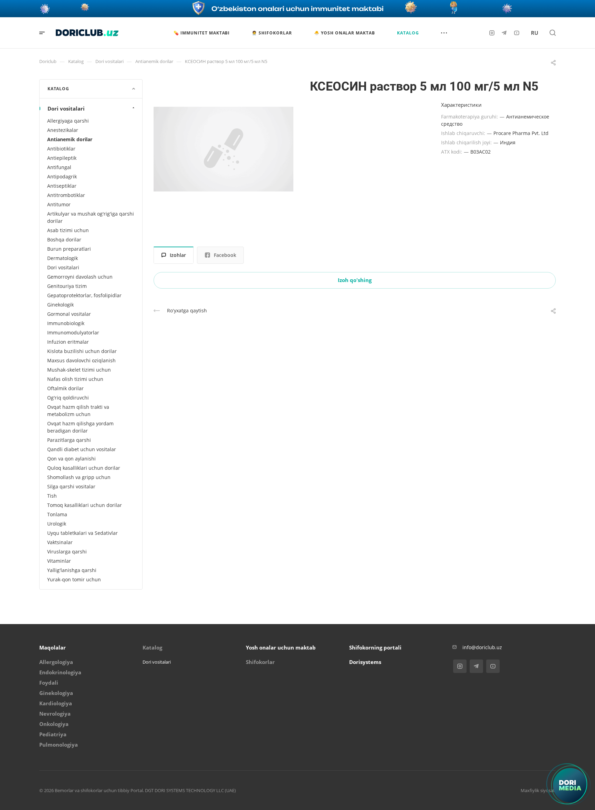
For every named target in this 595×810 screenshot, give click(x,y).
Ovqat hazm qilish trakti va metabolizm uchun (78, 410)
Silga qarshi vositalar (71, 486)
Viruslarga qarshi (67, 551)
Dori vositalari (66, 108)
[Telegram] (504, 32)
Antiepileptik (61, 158)
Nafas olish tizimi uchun (75, 379)
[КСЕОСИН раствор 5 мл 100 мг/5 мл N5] (223, 149)
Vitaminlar (59, 561)
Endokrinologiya (60, 672)
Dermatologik (62, 258)
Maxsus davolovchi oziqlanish (81, 360)
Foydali (48, 682)
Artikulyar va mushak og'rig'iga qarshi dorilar (90, 217)
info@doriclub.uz (482, 647)
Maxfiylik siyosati (538, 790)
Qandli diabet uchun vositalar (81, 449)
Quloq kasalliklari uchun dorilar (83, 468)
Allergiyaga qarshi (68, 120)
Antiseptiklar (61, 186)
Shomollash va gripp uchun (79, 477)
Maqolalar (52, 647)
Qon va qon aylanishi (71, 458)
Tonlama (57, 514)
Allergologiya (56, 661)
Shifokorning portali (375, 647)
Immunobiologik (65, 323)
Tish (52, 495)
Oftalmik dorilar (65, 388)
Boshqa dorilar (64, 239)
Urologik (56, 523)
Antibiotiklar (61, 148)
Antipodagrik (62, 176)
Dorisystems (365, 661)
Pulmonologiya (58, 744)
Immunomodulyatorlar (73, 332)
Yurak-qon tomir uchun (74, 579)
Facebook (225, 255)
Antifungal (59, 167)
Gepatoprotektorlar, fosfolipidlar (84, 295)
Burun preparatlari (69, 249)
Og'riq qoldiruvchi (68, 397)
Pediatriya (52, 734)
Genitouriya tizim (67, 286)
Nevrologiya (55, 713)
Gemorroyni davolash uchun (80, 276)
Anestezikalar (62, 130)
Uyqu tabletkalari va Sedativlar (82, 533)
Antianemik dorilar (69, 139)
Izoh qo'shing (355, 280)
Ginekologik (60, 304)
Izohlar (178, 255)
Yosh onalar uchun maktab (281, 647)
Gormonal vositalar (69, 314)
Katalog (152, 647)
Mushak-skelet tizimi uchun (79, 369)
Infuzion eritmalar (68, 342)
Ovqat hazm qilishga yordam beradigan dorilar (80, 427)
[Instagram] (491, 32)
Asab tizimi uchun (68, 230)
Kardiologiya (55, 703)
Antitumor (59, 204)
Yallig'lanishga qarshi (71, 570)
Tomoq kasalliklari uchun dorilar (84, 505)
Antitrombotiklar (66, 195)
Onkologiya (54, 723)
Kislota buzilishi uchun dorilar (82, 351)
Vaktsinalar (60, 542)
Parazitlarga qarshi (69, 440)
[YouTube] (516, 32)
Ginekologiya (56, 692)
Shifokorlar (260, 661)
